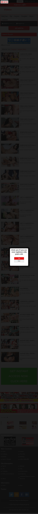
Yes (19, 258)
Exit (19, 261)
